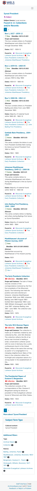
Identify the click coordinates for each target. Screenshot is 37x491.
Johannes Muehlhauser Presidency (17, 60)
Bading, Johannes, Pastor (12, 452)
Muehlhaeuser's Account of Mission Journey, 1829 (16, 239)
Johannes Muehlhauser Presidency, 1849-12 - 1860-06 (17, 168)
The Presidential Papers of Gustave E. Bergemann (15, 377)
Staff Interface (21, 484)
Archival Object (9, 442)
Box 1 (9, 270)
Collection (7, 445)
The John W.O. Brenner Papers (17, 325)
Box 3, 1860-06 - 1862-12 (15, 98)
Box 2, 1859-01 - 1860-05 (15, 66)
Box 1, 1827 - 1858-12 (14, 33)
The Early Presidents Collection (17, 276)
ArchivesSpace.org (14, 486)
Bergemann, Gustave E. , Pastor (14, 460)
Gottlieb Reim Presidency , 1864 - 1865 (18, 133)
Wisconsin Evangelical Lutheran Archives (18, 468)
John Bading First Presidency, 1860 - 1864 (16, 205)
